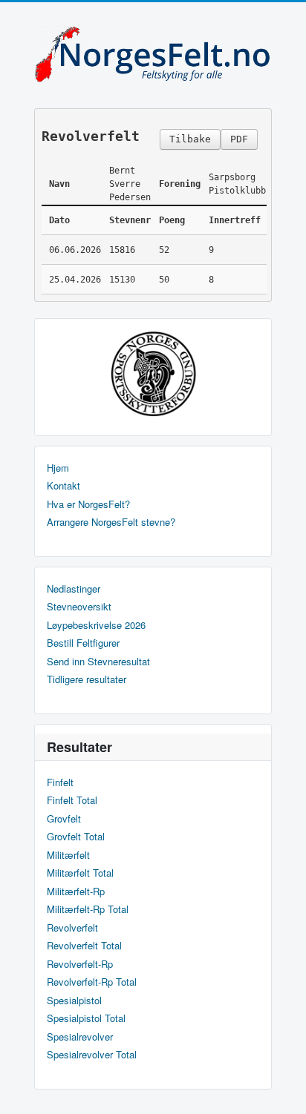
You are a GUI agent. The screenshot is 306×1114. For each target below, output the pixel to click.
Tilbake (190, 139)
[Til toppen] (282, 1090)
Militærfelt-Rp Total (87, 909)
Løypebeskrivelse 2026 (96, 625)
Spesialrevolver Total (92, 1054)
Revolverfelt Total (84, 945)
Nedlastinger (73, 589)
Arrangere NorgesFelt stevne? (111, 522)
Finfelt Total (72, 800)
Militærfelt (68, 855)
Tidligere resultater (86, 679)
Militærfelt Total (80, 873)
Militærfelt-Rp (76, 891)
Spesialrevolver (80, 1037)
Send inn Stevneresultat (98, 661)
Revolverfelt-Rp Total (92, 982)
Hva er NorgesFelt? (88, 504)
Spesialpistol (74, 1000)
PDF (239, 139)
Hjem (58, 468)
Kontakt (63, 485)
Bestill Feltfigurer (83, 643)
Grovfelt (64, 818)
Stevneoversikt (79, 606)
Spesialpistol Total (86, 1018)
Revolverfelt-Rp (80, 964)
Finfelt (60, 782)
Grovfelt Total (76, 836)
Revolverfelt (72, 928)
